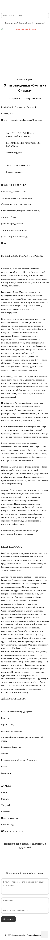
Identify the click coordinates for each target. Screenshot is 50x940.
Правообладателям (35, 935)
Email (22, 862)
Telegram (39, 855)
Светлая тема (40, 7)
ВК (5, 855)
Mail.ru (32, 855)
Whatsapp (45, 855)
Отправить (8, 919)
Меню (46, 7)
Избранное (34, 7)
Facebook (11, 855)
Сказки (10, 5)
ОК (25, 855)
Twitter (18, 855)
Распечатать (28, 862)
